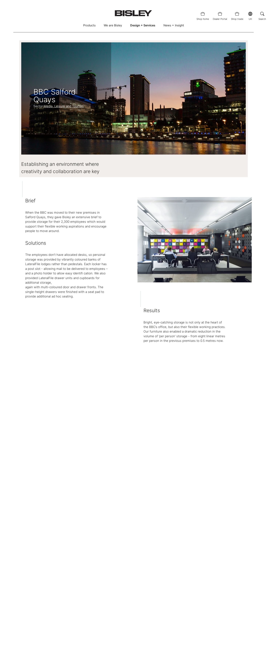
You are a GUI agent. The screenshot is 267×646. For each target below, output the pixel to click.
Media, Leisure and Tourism (64, 106)
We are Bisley (113, 25)
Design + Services (142, 25)
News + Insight (173, 25)
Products (89, 25)
